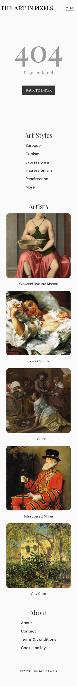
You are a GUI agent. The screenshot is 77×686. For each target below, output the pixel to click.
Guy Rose (38, 593)
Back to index (39, 90)
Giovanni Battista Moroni (38, 284)
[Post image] (38, 245)
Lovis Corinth (38, 361)
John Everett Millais (38, 516)
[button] (70, 8)
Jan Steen (38, 438)
